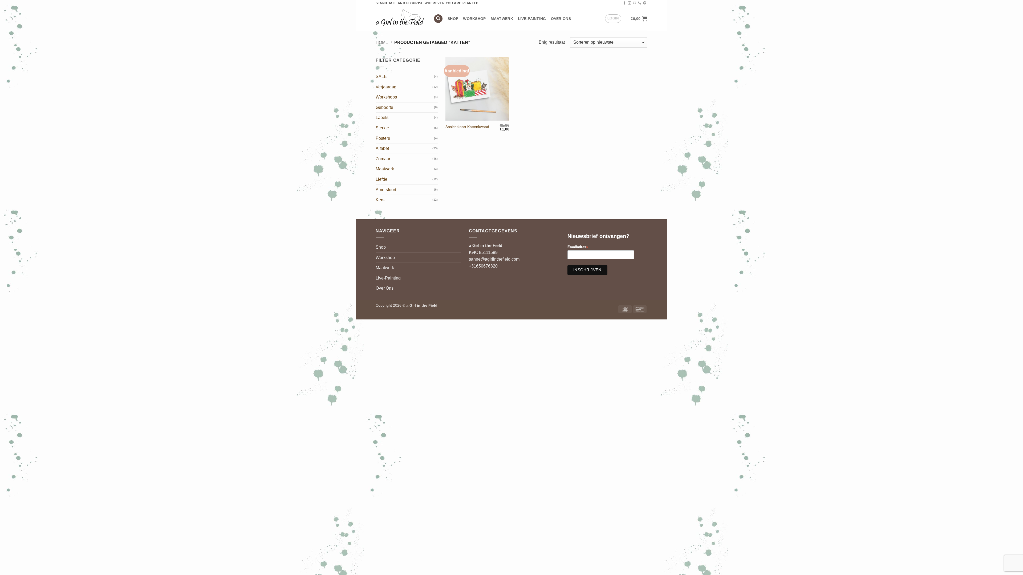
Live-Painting (532, 19)
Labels (382, 117)
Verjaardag (386, 87)
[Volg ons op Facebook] (624, 3)
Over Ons (561, 19)
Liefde (381, 179)
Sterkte (382, 128)
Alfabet (382, 148)
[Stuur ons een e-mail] (634, 3)
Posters (383, 138)
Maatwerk (502, 19)
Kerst (380, 200)
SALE (381, 76)
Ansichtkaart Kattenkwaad (467, 127)
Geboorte (384, 107)
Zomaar (383, 159)
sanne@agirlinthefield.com (494, 259)
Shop (453, 19)
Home (382, 42)
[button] (613, 18)
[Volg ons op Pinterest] (644, 3)
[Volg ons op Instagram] (629, 3)
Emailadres (577, 247)
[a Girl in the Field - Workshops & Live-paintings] (400, 18)
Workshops (386, 97)
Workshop (474, 19)
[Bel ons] (639, 3)
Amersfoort (386, 189)
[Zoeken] (438, 18)
